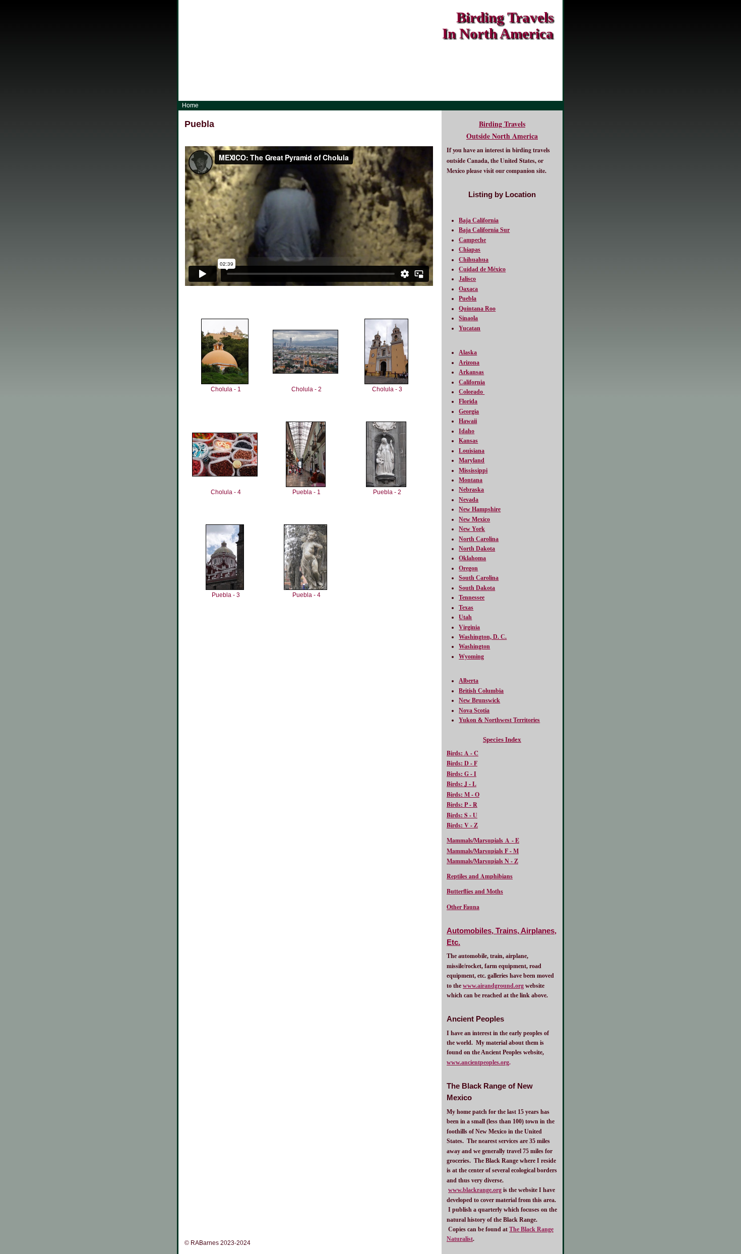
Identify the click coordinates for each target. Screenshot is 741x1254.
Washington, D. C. (483, 636)
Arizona (469, 362)
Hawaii (468, 421)
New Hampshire (480, 509)
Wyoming (471, 656)
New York (472, 528)
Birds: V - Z (462, 825)
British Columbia (481, 690)
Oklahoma (472, 558)
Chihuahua (473, 259)
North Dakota (477, 548)
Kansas (468, 440)
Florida (468, 401)
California (472, 382)
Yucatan (469, 328)
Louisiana (471, 450)
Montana (470, 480)
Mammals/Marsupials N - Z (482, 861)
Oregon (468, 568)
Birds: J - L (461, 784)
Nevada (468, 499)
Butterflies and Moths (475, 891)
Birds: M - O (463, 794)
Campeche (472, 240)
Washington (474, 646)
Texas (466, 607)
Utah (465, 617)
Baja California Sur (484, 229)
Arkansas (471, 372)
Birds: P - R (462, 804)
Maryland (471, 460)
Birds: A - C (462, 753)
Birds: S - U (462, 815)
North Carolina (479, 539)
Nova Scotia (474, 710)
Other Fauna (463, 907)
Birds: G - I (461, 773)
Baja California (479, 220)
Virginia (469, 627)
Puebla (467, 298)
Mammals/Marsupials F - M (483, 851)
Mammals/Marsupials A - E (483, 840)
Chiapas (469, 249)
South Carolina (479, 577)
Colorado (471, 391)
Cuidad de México (482, 269)
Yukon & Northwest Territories (499, 720)
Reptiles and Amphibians (480, 876)
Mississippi (473, 470)
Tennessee (471, 597)
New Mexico (474, 519)
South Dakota (477, 587)
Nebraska (471, 489)
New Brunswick (479, 700)
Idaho (466, 431)
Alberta (468, 680)
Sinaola (468, 318)
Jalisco (467, 278)
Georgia (469, 411)
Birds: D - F (462, 763)
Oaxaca (468, 288)
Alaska (468, 352)
